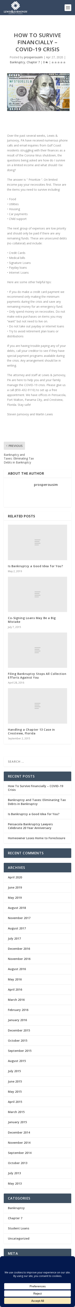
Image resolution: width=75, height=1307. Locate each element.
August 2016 (17, 969)
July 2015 (14, 1071)
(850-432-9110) (25, 390)
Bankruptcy (17, 62)
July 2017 (14, 938)
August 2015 (17, 1061)
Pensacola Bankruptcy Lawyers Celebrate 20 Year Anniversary (30, 826)
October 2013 (17, 1163)
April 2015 (15, 1102)
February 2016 (18, 1010)
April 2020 (15, 877)
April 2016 (15, 989)
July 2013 (14, 1173)
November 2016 (19, 959)
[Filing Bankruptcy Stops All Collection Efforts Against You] (37, 650)
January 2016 (17, 1020)
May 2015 (15, 1092)
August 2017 (17, 928)
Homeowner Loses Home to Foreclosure (36, 838)
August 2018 (17, 908)
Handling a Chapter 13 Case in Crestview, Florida (31, 731)
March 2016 (16, 1000)
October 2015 (17, 1040)
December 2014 (19, 1132)
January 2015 (17, 1122)
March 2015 (16, 1112)
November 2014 (19, 1143)
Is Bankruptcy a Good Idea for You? (35, 566)
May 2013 (15, 1183)
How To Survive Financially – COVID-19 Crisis (35, 788)
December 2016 (19, 949)
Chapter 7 (33, 62)
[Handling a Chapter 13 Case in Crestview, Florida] (37, 705)
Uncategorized (18, 1238)
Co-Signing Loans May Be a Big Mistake (32, 620)
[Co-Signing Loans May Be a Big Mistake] (37, 594)
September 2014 (19, 1153)
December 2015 (19, 1030)
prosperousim (33, 57)
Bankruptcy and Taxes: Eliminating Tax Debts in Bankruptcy (37, 802)
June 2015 (15, 1081)
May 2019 (15, 898)
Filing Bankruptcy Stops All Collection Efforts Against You (37, 675)
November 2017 (19, 918)
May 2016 (15, 979)
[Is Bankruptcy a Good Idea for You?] (37, 542)
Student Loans (18, 1228)
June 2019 (15, 887)
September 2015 (19, 1051)
